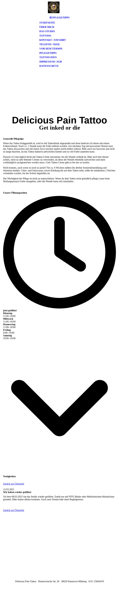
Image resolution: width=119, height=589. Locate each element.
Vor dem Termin (50, 48)
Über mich (46, 27)
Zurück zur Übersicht (13, 483)
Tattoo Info (48, 57)
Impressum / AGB (50, 61)
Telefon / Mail (49, 44)
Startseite (47, 22)
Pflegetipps (48, 53)
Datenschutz (49, 66)
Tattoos (45, 35)
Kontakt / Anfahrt (52, 40)
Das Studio (47, 31)
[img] (59, 7)
